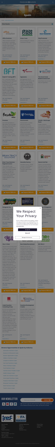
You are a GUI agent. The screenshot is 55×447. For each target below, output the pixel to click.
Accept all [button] (27, 229)
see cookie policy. (20, 226)
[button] (27, 237)
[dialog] (27, 223)
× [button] (40, 208)
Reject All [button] (27, 233)
